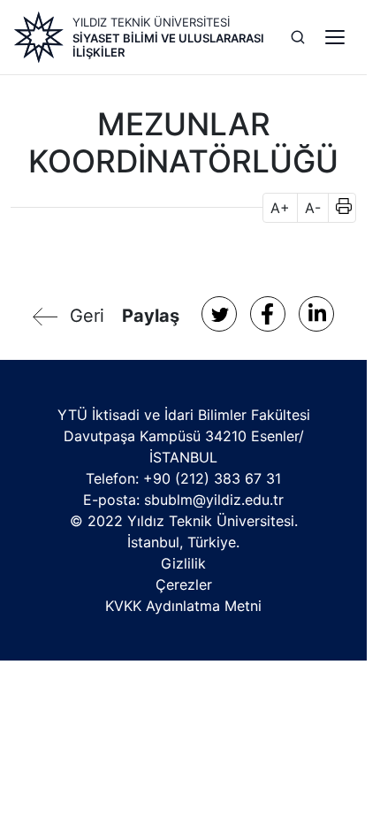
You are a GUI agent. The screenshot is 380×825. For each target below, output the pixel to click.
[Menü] (335, 37)
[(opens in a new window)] (219, 314)
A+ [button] (280, 208)
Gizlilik (183, 563)
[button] (338, 208)
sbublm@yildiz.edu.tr (214, 499)
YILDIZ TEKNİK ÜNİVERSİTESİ (151, 22)
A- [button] (313, 208)
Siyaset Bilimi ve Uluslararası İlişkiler (168, 45)
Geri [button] (87, 315)
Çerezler (184, 584)
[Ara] (297, 37)
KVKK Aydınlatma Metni (183, 606)
